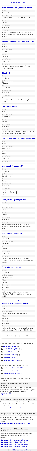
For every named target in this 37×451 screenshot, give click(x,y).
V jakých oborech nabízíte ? (14, 430)
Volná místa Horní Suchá (11, 361)
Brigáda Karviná (5, 394)
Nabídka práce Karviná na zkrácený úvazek (14, 408)
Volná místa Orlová (9, 358)
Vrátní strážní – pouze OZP (12, 233)
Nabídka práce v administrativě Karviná (15, 440)
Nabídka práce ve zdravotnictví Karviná (15, 444)
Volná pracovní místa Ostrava (12, 374)
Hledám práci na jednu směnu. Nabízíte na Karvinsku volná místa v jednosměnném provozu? (18, 414)
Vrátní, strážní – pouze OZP (12, 166)
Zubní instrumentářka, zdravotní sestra (17, 7)
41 (23, 335)
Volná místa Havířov (9, 346)
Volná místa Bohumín (10, 352)
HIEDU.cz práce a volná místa (21, 450)
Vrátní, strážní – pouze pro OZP (14, 199)
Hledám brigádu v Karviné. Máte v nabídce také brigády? (16, 384)
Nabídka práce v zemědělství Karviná (15, 446)
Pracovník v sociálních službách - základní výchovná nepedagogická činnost (18, 302)
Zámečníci (6, 73)
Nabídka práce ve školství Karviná (14, 442)
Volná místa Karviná (19, 2)
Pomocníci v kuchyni (10, 106)
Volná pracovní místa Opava (12, 371)
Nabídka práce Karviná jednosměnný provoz (15, 423)
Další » (27, 335)
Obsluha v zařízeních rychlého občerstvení (18, 138)
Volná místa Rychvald (10, 355)
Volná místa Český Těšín (11, 349)
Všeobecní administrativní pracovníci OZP (18, 41)
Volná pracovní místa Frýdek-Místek (14, 368)
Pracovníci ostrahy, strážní (12, 267)
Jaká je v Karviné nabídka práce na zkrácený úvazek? (18, 399)
